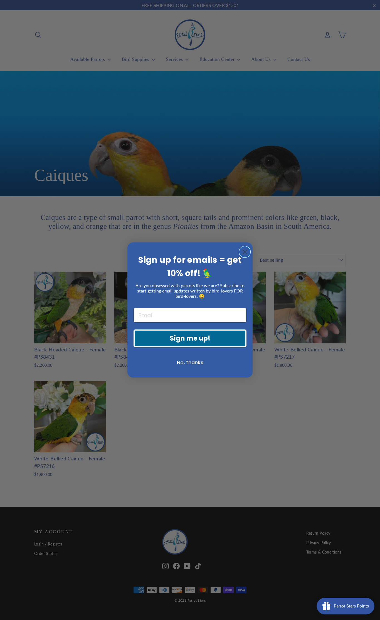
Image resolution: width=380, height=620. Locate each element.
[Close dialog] (245, 252)
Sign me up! (190, 338)
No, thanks (190, 362)
